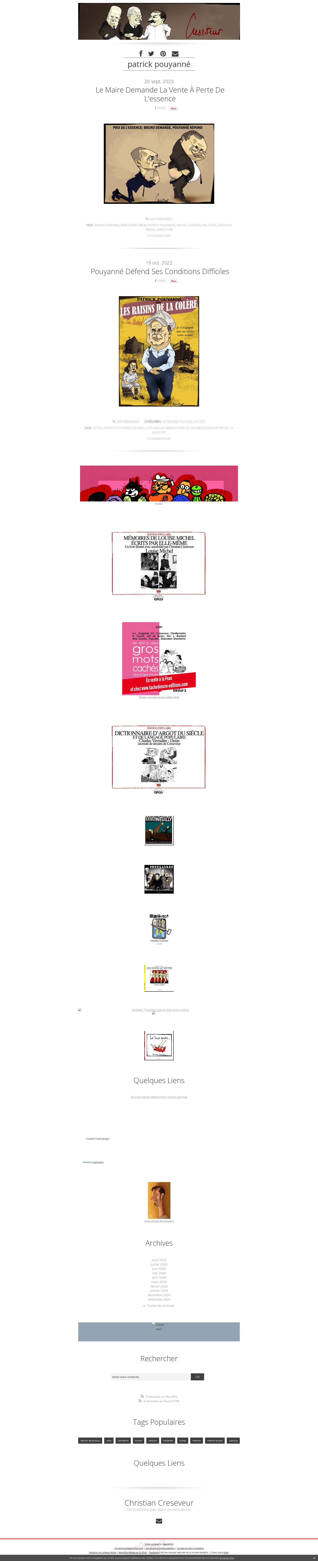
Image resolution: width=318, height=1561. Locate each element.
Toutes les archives (160, 1305)
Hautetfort (168, 1544)
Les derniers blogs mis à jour (128, 1548)
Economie (170, 422)
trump (182, 1440)
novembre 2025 (159, 1299)
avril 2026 (159, 1277)
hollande (168, 1440)
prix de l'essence (188, 225)
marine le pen (214, 1440)
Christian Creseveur (159, 1502)
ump (108, 1440)
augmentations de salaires (181, 428)
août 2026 (159, 1260)
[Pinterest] (163, 53)
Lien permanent (160, 219)
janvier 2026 (159, 1290)
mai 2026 (159, 1273)
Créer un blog (152, 1544)
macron (196, 1440)
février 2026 (159, 1286)
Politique (186, 422)
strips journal (177, 1097)
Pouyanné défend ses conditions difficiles (160, 271)
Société (199, 422)
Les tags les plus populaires (190, 1548)
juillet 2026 (159, 1264)
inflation (209, 225)
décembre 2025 (159, 1295)
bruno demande (107, 225)
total (97, 428)
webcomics (159, 1097)
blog (226, 1552)
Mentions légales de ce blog (132, 1552)
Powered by (93, 1162)
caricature (164, 230)
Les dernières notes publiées (160, 1548)
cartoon (153, 1440)
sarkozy (233, 1440)
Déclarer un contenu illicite (102, 1552)
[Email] (175, 53)
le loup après (140, 1097)
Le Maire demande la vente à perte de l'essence (160, 94)
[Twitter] (151, 53)
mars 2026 (159, 1282)
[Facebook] (140, 53)
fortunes (152, 428)
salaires (138, 428)
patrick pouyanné (161, 225)
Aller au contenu (14, 3)
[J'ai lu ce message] (314, 1557)
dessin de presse (216, 428)
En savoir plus (227, 1558)
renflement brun (134, 225)
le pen (138, 1440)
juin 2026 (159, 1268)
